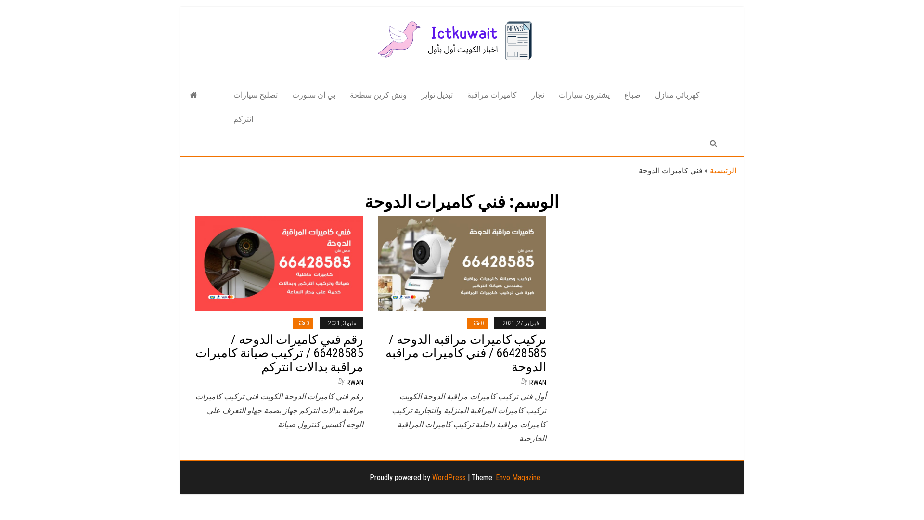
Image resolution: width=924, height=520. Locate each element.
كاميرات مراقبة (492, 95)
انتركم (243, 119)
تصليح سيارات (255, 95)
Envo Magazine (518, 477)
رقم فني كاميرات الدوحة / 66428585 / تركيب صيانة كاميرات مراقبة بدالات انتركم (279, 353)
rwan (354, 383)
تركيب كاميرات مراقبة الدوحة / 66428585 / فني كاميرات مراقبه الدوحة (465, 353)
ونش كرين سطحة (378, 95)
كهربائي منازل (677, 95)
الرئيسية (723, 170)
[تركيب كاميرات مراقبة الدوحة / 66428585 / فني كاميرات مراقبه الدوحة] (462, 263)
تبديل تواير (437, 95)
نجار (537, 95)
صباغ (632, 95)
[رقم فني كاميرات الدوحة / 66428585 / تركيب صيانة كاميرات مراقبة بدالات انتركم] (279, 263)
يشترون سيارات (584, 95)
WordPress (449, 477)
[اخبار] (193, 95)
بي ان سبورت (313, 95)
